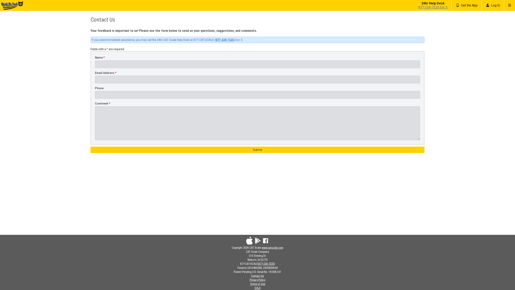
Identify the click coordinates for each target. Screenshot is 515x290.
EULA (258, 288)
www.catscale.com (272, 247)
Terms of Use (257, 284)
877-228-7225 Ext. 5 (432, 7)
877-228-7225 (224, 39)
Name (100, 57)
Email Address (105, 73)
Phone (99, 88)
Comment (102, 103)
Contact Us (257, 276)
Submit (257, 149)
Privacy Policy (257, 280)
